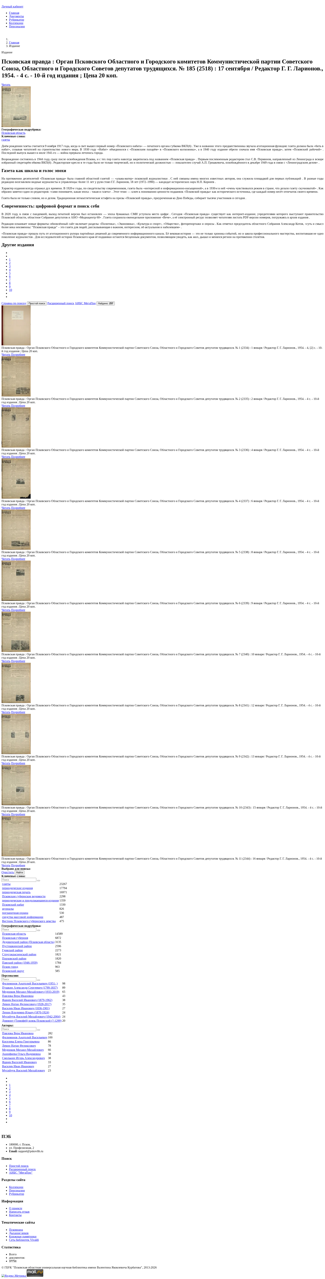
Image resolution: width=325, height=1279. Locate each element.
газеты (6, 139)
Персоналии (17, 26)
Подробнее (18, 354)
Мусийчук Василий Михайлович (23, 1070)
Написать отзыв (19, 1211)
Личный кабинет (12, 6)
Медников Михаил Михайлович (23, 1049)
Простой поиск (19, 1165)
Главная (14, 12)
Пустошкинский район (17, 946)
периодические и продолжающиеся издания (30, 900)
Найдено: (105, 303)
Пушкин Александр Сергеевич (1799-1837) (30, 987)
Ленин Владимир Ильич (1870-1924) (25, 1012)
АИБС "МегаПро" (21, 1172)
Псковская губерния (15, 937)
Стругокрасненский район (19, 954)
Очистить (8, 872)
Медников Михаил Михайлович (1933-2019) (30, 991)
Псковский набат (13, 904)
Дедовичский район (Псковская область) (28, 942)
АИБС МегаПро (85, 303)
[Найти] (38, 880)
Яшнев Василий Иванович (19, 1062)
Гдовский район (12, 950)
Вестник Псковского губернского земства (29, 921)
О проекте (15, 1208)
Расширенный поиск (60, 303)
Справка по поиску (14, 303)
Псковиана (16, 1229)
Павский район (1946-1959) (19, 962)
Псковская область (13, 132)
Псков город (10, 966)
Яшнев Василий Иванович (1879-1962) (27, 1000)
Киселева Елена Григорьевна (20, 1041)
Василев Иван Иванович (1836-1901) (26, 1008)
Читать (6, 84)
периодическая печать (16, 892)
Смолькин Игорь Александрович (23, 1058)
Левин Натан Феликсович (19, 1045)
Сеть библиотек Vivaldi (24, 1239)
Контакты (15, 1215)
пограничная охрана (15, 912)
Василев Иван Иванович (18, 1066)
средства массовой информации (22, 917)
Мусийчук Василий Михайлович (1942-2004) (31, 1016)
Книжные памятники (22, 1236)
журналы (8, 908)
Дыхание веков (19, 1233)
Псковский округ (13, 970)
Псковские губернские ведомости (24, 896)
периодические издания (17, 888)
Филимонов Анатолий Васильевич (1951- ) (30, 983)
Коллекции (16, 23)
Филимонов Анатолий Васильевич (24, 1037)
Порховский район (14, 958)
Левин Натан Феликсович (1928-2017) (26, 1004)
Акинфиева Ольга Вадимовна (21, 1054)
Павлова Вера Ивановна (17, 995)
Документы (16, 16)
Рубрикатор (16, 19)
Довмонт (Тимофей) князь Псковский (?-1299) (32, 1020)
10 (10, 289)
